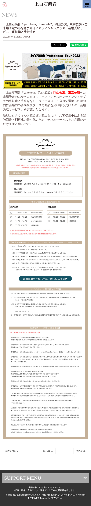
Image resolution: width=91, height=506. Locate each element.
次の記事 (81, 451)
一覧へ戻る (46, 451)
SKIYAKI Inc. (57, 498)
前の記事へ (11, 451)
